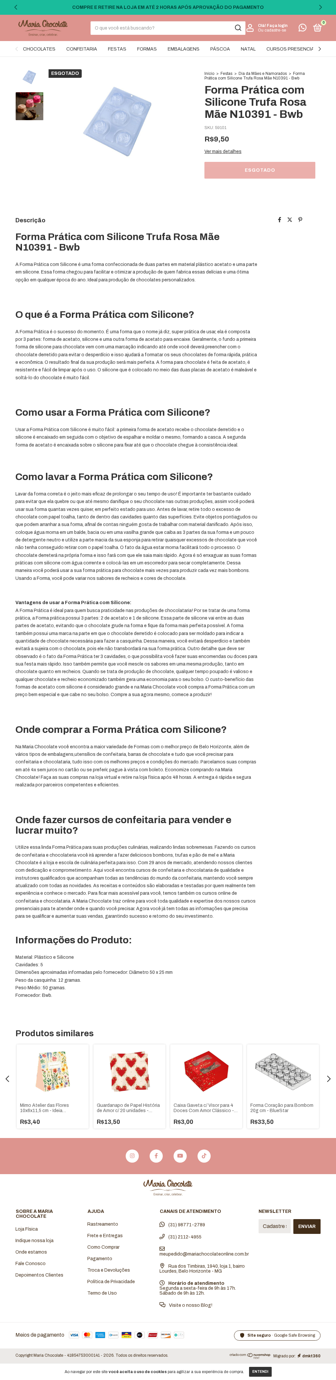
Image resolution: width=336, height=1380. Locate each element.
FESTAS (117, 49)
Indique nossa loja (34, 1240)
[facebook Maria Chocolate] (156, 1156)
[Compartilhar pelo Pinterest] (300, 220)
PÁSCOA (220, 49)
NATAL (248, 49)
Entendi (260, 1371)
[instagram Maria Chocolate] (132, 1156)
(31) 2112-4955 (184, 1237)
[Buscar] (237, 28)
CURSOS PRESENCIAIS (292, 49)
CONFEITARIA (81, 49)
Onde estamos (31, 1252)
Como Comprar (103, 1247)
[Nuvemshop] (250, 1357)
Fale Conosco (30, 1263)
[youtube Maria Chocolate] (180, 1156)
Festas (226, 73)
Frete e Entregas (105, 1235)
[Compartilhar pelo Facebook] (279, 220)
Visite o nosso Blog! (190, 1305)
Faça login (277, 25)
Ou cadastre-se (272, 30)
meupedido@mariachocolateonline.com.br (204, 1254)
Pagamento (99, 1258)
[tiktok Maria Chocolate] (204, 1156)
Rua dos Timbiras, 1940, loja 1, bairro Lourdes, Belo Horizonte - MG (202, 1269)
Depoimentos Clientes (39, 1275)
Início (209, 73)
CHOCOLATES (39, 49)
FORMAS (147, 49)
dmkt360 (311, 1356)
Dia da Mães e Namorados (263, 73)
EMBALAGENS (184, 49)
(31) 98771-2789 (186, 1224)
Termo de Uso (102, 1293)
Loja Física (26, 1229)
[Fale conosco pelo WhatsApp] (302, 29)
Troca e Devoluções (108, 1270)
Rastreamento (102, 1224)
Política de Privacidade (111, 1281)
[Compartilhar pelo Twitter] (289, 220)
